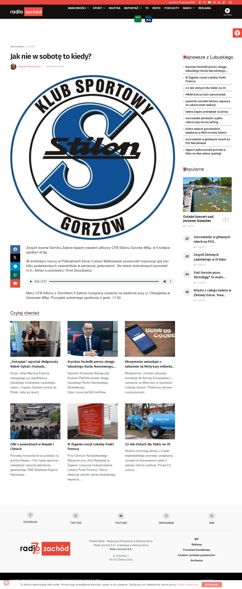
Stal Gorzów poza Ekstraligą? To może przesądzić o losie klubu (211, 275)
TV (147, 8)
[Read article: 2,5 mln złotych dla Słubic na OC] (150, 421)
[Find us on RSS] (219, 2)
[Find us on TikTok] (224, 2)
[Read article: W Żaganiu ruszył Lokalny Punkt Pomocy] (92, 421)
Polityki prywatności (187, 584)
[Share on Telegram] (15, 266)
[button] (237, 33)
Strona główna (17, 46)
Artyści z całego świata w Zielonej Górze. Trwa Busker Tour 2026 (212, 292)
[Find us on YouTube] (209, 2)
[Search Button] (230, 2)
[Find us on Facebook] (200, 2)
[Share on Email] (15, 283)
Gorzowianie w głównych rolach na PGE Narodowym (207, 141)
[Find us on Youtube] (121, 516)
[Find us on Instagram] (214, 2)
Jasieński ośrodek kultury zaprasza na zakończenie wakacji (207, 103)
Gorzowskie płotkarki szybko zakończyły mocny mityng (204, 120)
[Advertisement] (121, 32)
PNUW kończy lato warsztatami (205, 94)
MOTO (157, 8)
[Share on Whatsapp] (15, 275)
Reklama (197, 544)
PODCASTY (171, 8)
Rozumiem (211, 584)
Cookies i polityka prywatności (196, 555)
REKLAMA (204, 8)
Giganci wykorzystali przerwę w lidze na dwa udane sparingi (205, 151)
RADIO (187, 8)
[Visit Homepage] (31, 12)
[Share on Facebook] (15, 249)
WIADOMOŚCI (77, 8)
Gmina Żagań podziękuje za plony (206, 111)
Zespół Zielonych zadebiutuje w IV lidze (210, 257)
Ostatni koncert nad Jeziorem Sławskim (198, 219)
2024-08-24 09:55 (55, 66)
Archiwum (197, 560)
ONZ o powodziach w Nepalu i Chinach (32, 446)
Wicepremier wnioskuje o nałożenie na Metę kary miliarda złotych (148, 364)
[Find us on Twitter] (204, 2)
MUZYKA (114, 8)
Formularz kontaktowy (196, 549)
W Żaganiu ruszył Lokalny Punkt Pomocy (90, 446)
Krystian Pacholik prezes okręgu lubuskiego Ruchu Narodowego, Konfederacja (90, 364)
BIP (197, 539)
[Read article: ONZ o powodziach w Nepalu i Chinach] (35, 421)
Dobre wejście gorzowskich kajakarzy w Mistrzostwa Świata (205, 130)
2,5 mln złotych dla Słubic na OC (148, 444)
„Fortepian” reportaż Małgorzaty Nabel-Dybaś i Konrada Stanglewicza (34, 364)
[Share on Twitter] (15, 258)
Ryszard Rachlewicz (30, 66)
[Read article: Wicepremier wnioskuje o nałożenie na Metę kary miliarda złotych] (150, 339)
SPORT (97, 8)
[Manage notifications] (6, 582)
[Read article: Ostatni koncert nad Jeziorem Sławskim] (207, 194)
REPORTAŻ (131, 8)
